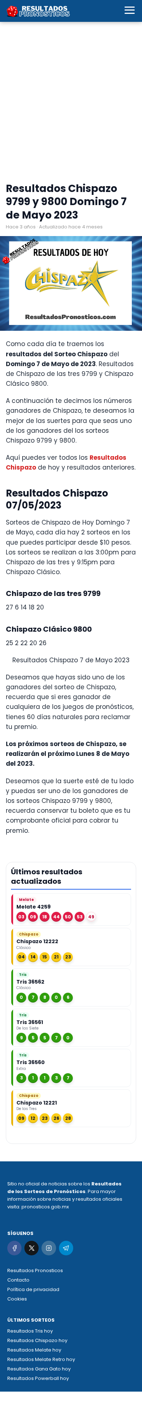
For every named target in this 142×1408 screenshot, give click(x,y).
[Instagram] (49, 1248)
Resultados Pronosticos (35, 1270)
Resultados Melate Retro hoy (41, 1359)
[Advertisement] (71, 104)
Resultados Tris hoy (30, 1330)
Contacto (18, 1279)
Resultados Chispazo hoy (37, 1340)
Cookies (17, 1298)
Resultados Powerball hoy (38, 1378)
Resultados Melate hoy (34, 1349)
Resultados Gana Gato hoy (39, 1368)
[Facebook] (14, 1248)
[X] (31, 1248)
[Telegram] (66, 1248)
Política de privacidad (33, 1289)
